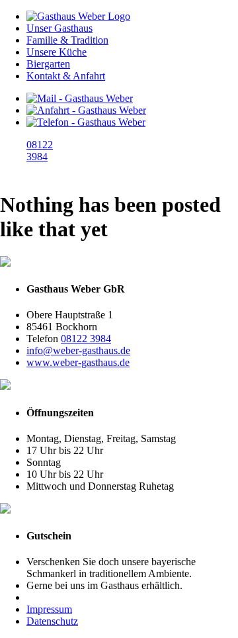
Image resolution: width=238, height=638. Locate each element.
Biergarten (48, 63)
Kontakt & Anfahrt (65, 75)
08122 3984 (86, 338)
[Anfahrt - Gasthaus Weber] (86, 110)
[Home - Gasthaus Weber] (78, 16)
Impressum (49, 609)
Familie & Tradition (67, 40)
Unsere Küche (56, 52)
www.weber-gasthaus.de (78, 362)
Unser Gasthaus (59, 28)
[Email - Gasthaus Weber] (79, 98)
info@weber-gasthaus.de (78, 350)
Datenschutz (52, 621)
